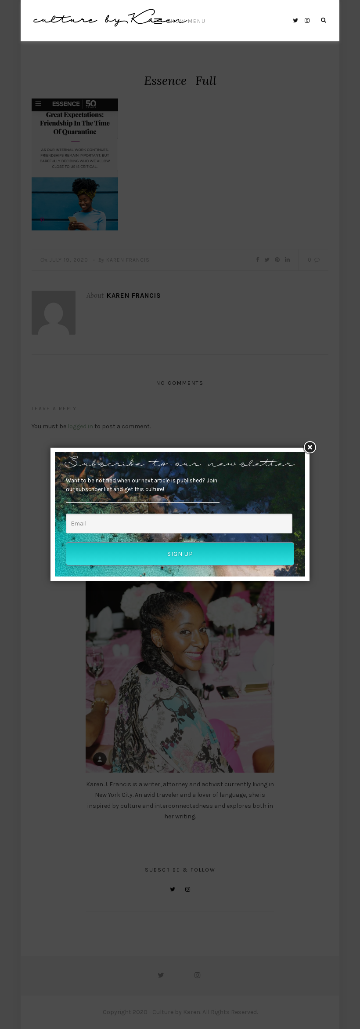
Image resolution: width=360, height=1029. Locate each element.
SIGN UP (180, 554)
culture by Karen (110, 20)
